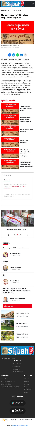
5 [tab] (20, 234)
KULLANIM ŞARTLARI (8, 381)
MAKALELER (17, 364)
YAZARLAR (16, 369)
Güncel (26, 379)
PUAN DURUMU (17, 371)
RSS (6, 419)
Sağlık (26, 392)
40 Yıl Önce (17, 10)
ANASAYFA (5, 10)
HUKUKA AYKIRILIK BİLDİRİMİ (10, 387)
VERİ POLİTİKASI (6, 384)
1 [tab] (14, 234)
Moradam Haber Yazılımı (20, 426)
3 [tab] (17, 234)
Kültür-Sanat (28, 389)
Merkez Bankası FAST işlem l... (13, 229)
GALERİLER (16, 366)
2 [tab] (16, 234)
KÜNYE (3, 379)
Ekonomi (27, 381)
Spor (25, 387)
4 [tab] (19, 234)
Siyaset (26, 384)
